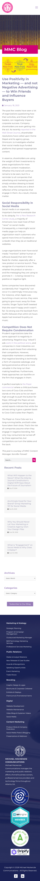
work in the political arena (18, 343)
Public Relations (14, 652)
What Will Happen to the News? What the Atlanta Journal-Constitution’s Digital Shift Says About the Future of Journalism (19, 480)
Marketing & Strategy (16, 623)
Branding (10, 680)
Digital (9, 701)
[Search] (34, 460)
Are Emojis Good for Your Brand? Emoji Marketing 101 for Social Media (19, 503)
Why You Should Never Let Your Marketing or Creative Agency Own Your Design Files (18, 525)
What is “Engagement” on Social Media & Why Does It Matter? (20, 547)
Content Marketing (15, 722)
